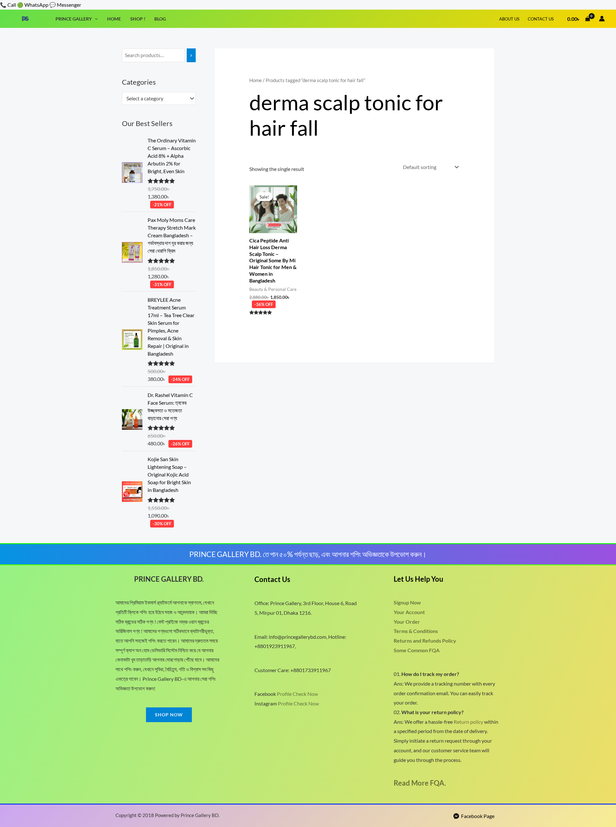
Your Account (409, 612)
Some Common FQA (417, 650)
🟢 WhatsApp (32, 5)
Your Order (407, 622)
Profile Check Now (297, 694)
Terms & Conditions (416, 631)
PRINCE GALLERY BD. (169, 579)
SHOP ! (137, 18)
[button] (95, 18)
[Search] (191, 55)
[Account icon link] (602, 18)
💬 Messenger (65, 5)
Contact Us (541, 18)
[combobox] (159, 98)
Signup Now (407, 602)
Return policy (468, 722)
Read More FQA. (420, 783)
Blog (160, 18)
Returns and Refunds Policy (425, 640)
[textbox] (155, 98)
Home (114, 18)
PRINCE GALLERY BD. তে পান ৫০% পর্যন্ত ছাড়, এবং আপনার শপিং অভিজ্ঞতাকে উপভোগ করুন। (308, 554)
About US (509, 18)
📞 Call (8, 5)
